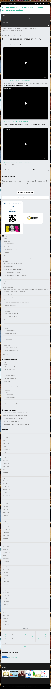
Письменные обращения (9, 299)
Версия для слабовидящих (26, 192)
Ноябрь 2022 (6, 561)
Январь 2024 (6, 521)
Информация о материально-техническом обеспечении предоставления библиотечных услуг (25, 258)
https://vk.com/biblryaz (46, 3)
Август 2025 (6, 466)
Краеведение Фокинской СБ (11, 350)
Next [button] (47, 183)
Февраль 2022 (6, 587)
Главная (5, 18)
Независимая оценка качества (11, 278)
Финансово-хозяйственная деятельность (13, 269)
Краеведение (7, 345)
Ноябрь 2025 (6, 457)
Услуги (5, 255)
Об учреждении (13, 18)
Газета (5, 336)
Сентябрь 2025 (6, 463)
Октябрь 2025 (6, 460)
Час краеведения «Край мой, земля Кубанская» (13, 169)
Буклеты (6, 328)
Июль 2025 (5, 469)
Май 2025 (5, 475)
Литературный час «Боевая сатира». (11, 421)
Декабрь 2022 (6, 558)
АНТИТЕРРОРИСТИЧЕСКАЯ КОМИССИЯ (13, 263)
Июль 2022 (5, 572)
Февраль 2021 (6, 621)
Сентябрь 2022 (6, 567)
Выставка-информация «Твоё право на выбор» (38, 169)
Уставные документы (9, 266)
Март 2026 (5, 446)
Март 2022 (5, 584)
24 (5, 641)
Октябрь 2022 (6, 564)
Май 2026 (5, 440)
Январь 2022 (6, 589)
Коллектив (6, 246)
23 (45, 638)
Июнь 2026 (5, 437)
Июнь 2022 (5, 575)
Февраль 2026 (6, 449)
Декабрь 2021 (6, 592)
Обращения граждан (33, 18)
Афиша (5, 319)
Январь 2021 (6, 624)
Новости (44, 18)
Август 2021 (6, 604)
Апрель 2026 (6, 443)
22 (38, 638)
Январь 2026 (6, 452)
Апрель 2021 (6, 615)
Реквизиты (6, 252)
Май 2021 (5, 612)
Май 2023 (5, 544)
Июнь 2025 (5, 472)
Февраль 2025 (6, 483)
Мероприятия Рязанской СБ (11, 313)
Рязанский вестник (9, 339)
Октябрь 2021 (6, 598)
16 (45, 636)
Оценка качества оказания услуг (11, 281)
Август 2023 (6, 535)
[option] (24, 182)
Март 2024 (5, 515)
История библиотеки (9, 243)
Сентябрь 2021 (6, 601)
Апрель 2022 (6, 581)
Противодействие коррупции (10, 249)
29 (38, 641)
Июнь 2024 (5, 506)
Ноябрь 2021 (6, 595)
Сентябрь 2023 (6, 532)
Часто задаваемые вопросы (10, 305)
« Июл (25, 646)
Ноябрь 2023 (6, 526)
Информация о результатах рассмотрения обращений (16, 302)
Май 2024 (5, 509)
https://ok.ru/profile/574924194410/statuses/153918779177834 (16, 80)
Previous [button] (3, 183)
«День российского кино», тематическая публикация (15, 415)
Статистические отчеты (9, 283)
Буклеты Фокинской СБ (10, 333)
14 (32, 636)
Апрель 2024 (6, 512)
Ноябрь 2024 (6, 492)
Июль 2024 (5, 503)
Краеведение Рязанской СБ (11, 347)
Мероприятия (7, 311)
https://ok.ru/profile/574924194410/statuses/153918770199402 (16, 162)
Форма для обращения (9, 297)
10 (5, 636)
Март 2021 (5, 618)
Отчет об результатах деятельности (12, 272)
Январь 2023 (6, 555)
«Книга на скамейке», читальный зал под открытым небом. (16, 412)
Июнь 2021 (5, 610)
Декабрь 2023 (6, 523)
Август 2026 (6, 432)
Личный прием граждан (9, 294)
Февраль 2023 (6, 552)
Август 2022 (6, 569)
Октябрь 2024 (6, 495)
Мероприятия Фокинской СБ (14, 35)
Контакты (5, 22)
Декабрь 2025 (6, 455)
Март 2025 (5, 480)
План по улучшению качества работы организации (15, 275)
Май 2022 (5, 578)
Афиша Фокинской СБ (10, 325)
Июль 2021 (5, 607)
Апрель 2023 (6, 546)
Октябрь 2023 (6, 529)
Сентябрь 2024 (6, 498)
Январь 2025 (6, 486)
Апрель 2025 (6, 478)
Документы (23, 18)
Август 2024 (6, 500)
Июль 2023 (5, 538)
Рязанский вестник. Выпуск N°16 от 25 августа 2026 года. (16, 424)
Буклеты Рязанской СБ (10, 330)
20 (25, 638)
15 (38, 636)
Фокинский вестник (9, 342)
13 (25, 636)
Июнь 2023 (5, 541)
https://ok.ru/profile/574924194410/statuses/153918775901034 (16, 121)
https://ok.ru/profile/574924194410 (48, 3)
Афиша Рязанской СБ (10, 322)
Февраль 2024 (6, 518)
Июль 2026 (5, 434)
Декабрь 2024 (6, 489)
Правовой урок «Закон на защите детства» (13, 418)
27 (25, 641)
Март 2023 (5, 549)
